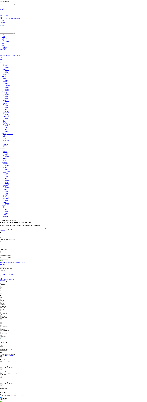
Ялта (4, 100)
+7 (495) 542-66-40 (2, 18)
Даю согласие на (7, 355)
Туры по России (5, 42)
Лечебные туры (4, 133)
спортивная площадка (4, 313)
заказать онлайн (2, 1)
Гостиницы (5, 65)
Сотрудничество (5, 46)
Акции (3, 39)
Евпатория (5, 95)
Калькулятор (5, 38)
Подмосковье (3, 205)
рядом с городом (3, 306)
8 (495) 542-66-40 (2, 279)
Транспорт (1, 352)
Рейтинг (3, 43)
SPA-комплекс (3, 311)
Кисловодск (1, 9)
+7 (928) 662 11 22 (7, 15)
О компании (5, 145)
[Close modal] (1, 293)
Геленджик (5, 81)
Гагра (4, 104)
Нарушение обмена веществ (5, 330)
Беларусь (3, 108)
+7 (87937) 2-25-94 (17, 55)
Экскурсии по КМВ (6, 41)
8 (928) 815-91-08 (7, 274)
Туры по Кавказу (5, 40)
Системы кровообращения (4, 335)
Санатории (5, 64)
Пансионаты (6, 71)
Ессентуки (5, 69)
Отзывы (3, 142)
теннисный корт (3, 312)
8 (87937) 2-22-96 (2, 274)
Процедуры (4, 36)
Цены (4, 136)
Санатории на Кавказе (6, 124)
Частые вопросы (4, 44)
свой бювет (2, 310)
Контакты (3, 45)
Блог (7, 263)
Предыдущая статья (2, 230)
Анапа (4, 78)
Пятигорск (5, 74)
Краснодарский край (4, 76)
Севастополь (5, 185)
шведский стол (3, 301)
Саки (4, 97)
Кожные (2, 325)
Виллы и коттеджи (7, 85)
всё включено (3, 302)
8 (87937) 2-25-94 (11, 274)
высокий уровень (3, 316)
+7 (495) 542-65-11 (7, 18)
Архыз (4, 212)
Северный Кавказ (4, 122)
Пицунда (5, 106)
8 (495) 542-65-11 (7, 279)
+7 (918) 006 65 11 (2, 15)
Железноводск (5, 72)
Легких (2, 323)
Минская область (6, 116)
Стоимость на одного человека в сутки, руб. (6, 349)
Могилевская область (6, 117)
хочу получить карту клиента (4, 259)
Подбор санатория (4, 34)
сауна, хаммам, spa (3, 299)
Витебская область (6, 112)
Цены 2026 (3, 37)
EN (0, 19)
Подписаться (9, 257)
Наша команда (5, 47)
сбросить (4, 336)
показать (2, 336)
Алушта (5, 93)
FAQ (8, 263)
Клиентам (4, 48)
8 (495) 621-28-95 (11, 279)
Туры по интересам (4, 138)
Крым (2, 91)
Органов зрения (3, 328)
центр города (3, 305)
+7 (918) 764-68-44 (7, 55)
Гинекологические (3, 327)
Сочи (1, 12)
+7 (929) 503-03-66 (17, 18)
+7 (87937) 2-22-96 (12, 55)
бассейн (2, 297)
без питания (2, 303)
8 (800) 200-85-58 (2, 49)
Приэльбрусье (5, 130)
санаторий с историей (4, 317)
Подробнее (15, 389)
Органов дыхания (3, 324)
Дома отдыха (5, 120)
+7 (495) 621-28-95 (12, 18)
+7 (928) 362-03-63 (2, 55)
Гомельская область (6, 113)
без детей (2, 309)
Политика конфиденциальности (4, 271)
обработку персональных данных (10, 355)
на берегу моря (3, 307)
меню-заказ (2, 300)
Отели (4, 121)
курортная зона (3, 304)
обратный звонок (7, 1)
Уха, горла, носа (3, 329)
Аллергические (3, 322)
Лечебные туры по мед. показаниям (8, 134)
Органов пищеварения (4, 333)
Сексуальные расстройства (4, 326)
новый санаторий (3, 315)
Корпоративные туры (6, 140)
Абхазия (3, 102)
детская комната (3, 314)
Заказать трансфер (3, 374)
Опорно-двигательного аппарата (5, 332)
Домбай (5, 214)
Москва (1, 59)
